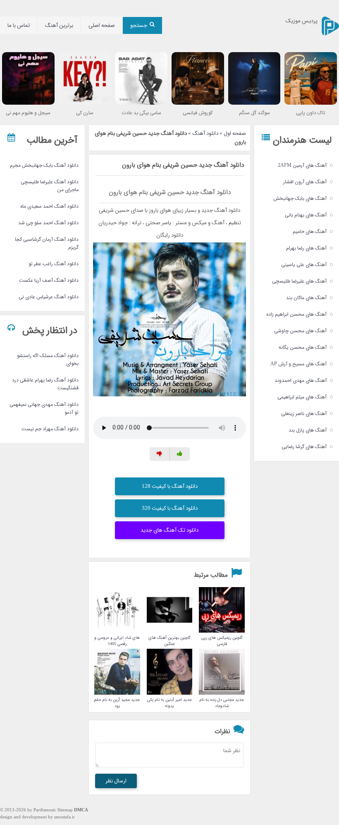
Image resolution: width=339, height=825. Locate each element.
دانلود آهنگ (205, 133)
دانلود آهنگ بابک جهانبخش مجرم (44, 165)
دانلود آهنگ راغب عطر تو (54, 264)
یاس (167, 222)
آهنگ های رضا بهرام (306, 248)
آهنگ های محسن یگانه (303, 347)
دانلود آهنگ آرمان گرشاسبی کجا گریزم (47, 243)
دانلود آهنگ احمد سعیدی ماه (49, 206)
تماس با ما (18, 25)
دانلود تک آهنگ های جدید (169, 530)
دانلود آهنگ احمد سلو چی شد (48, 223)
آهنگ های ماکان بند (306, 298)
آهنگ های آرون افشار (305, 182)
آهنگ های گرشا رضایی (304, 447)
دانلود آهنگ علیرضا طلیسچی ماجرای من (50, 186)
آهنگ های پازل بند (308, 430)
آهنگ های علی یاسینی (304, 265)
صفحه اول (235, 133)
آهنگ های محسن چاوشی (300, 331)
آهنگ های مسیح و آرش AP (298, 364)
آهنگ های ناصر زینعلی (304, 413)
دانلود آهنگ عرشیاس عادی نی (49, 297)
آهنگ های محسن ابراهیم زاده (296, 314)
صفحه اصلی (101, 25)
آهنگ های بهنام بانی (306, 215)
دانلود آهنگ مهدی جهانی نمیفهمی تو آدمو (44, 408)
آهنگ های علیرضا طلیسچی (299, 281)
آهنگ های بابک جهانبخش (300, 198)
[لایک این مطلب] (180, 454)
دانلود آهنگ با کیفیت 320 (170, 508)
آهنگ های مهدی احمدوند (301, 380)
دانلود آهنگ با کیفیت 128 (170, 486)
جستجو (138, 25)
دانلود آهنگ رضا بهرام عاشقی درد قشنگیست (45, 384)
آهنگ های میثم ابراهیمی (302, 397)
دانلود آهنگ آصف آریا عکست (49, 280)
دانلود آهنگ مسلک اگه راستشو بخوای (48, 359)
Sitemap (65, 810)
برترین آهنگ (59, 25)
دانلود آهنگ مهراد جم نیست (50, 429)
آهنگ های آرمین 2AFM (302, 165)
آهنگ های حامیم (310, 231)
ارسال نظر (116, 781)
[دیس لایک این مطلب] (160, 454)
